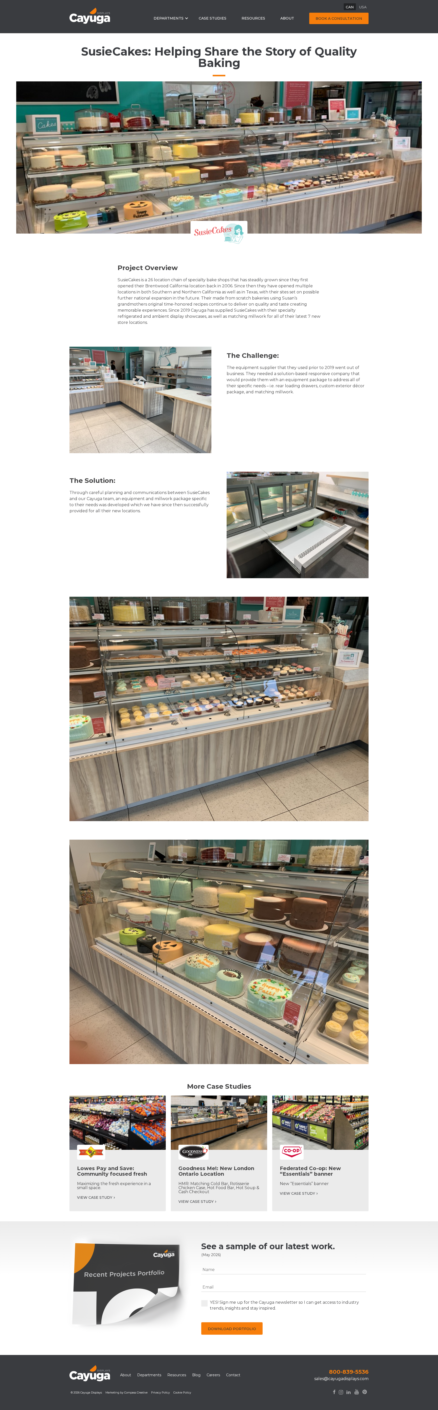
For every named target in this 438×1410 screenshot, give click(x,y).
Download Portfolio (232, 1329)
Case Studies (212, 18)
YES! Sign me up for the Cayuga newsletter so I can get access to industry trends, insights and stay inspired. (284, 1305)
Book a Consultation (339, 18)
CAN (350, 7)
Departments (169, 18)
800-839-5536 (349, 1371)
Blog (196, 1375)
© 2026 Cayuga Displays (86, 1392)
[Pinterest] (365, 1395)
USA (363, 7)
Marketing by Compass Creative (126, 1392)
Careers (213, 1375)
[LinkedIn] (348, 1395)
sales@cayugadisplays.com (341, 1378)
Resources (253, 18)
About (287, 18)
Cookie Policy (182, 1392)
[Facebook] (334, 1395)
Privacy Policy (160, 1392)
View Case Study (94, 1197)
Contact (233, 1375)
